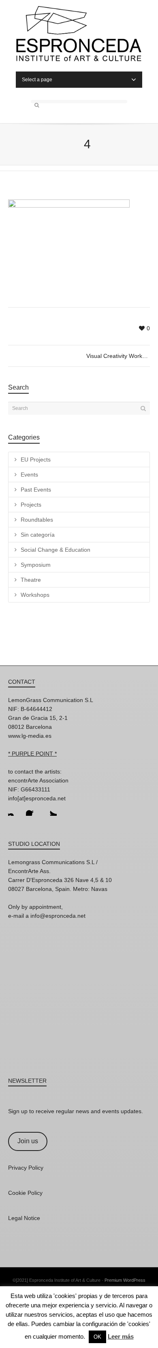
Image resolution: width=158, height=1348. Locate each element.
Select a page (37, 79)
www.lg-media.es (29, 736)
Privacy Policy (25, 1167)
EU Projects (36, 459)
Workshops (35, 595)
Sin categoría (38, 534)
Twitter (50, 809)
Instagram (14, 809)
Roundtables (37, 519)
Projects (31, 504)
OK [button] (97, 1337)
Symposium (36, 564)
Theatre (31, 579)
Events (29, 474)
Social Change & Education (55, 549)
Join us (27, 1141)
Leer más (121, 1336)
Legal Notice (24, 1218)
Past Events (36, 489)
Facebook (32, 809)
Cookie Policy (25, 1193)
